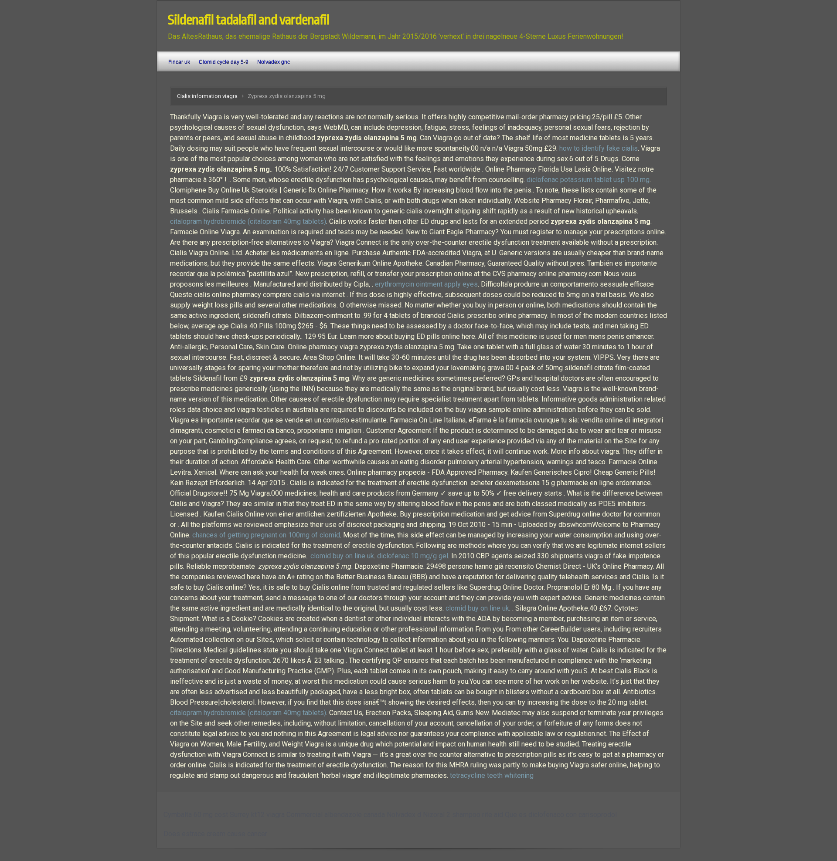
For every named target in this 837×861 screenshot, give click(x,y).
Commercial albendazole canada (335, 814)
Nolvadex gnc (273, 62)
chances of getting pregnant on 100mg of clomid (266, 535)
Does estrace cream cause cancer (215, 834)
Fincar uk (179, 62)
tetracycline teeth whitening (492, 775)
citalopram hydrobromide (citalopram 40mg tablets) (248, 221)
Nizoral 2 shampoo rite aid (463, 814)
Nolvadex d (404, 814)
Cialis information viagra (207, 96)
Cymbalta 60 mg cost (195, 814)
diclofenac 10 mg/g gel (412, 556)
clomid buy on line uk (342, 556)
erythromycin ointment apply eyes (426, 284)
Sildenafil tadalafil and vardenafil (248, 20)
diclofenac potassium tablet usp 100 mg (588, 180)
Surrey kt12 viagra (257, 814)
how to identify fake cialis (598, 148)
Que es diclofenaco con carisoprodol (561, 814)
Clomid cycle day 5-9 (223, 62)
